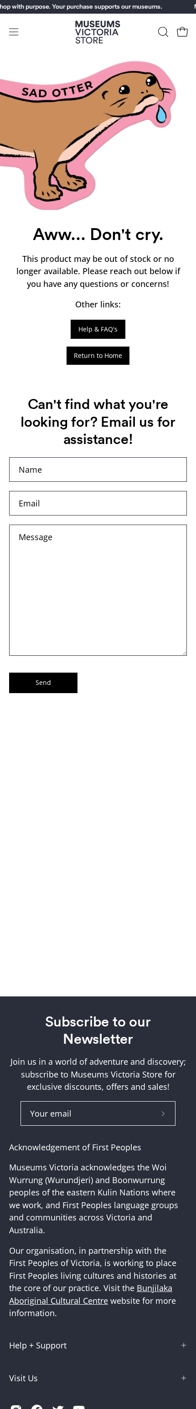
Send (43, 682)
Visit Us (23, 1378)
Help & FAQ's (98, 329)
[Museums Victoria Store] (98, 32)
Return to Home (98, 355)
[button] (162, 32)
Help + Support (38, 1345)
